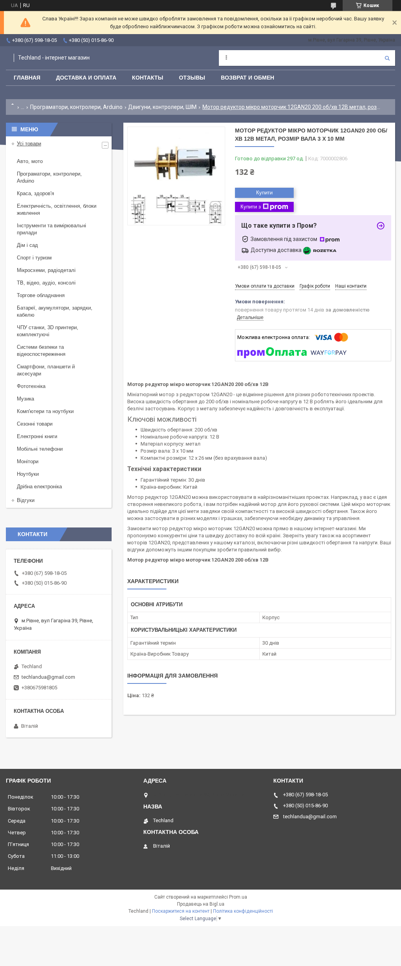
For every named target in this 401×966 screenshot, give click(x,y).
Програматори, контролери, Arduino (76, 107)
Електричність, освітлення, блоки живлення (56, 209)
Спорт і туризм (34, 258)
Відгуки (25, 500)
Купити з (250, 207)
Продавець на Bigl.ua (200, 904)
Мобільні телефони (40, 449)
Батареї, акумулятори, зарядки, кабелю (54, 311)
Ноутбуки (28, 474)
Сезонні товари (34, 424)
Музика (25, 399)
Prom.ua (238, 897)
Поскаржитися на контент (181, 911)
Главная (27, 77)
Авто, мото (30, 161)
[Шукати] (387, 58)
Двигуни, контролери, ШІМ (162, 107)
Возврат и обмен (247, 77)
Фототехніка (31, 386)
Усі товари (29, 144)
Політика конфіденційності (243, 911)
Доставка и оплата (86, 77)
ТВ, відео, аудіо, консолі (46, 283)
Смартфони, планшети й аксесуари (46, 370)
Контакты (147, 77)
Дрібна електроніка (39, 486)
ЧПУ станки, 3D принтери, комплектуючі (47, 330)
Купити (264, 193)
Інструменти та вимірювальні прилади (51, 229)
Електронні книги (37, 436)
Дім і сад (27, 245)
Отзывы (192, 77)
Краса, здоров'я (35, 193)
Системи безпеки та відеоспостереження (41, 350)
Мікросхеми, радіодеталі (46, 270)
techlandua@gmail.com (48, 677)
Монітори (27, 461)
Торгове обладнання (41, 295)
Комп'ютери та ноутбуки (45, 411)
